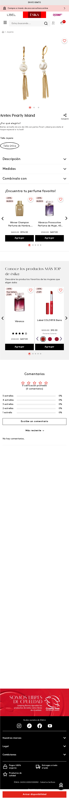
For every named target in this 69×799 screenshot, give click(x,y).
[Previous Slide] (2, 218)
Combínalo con (15, 178)
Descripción (12, 159)
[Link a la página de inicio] (3, 32)
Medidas (9, 169)
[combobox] (29, 22)
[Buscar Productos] (46, 23)
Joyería (10, 32)
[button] (10, 146)
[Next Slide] (66, 218)
